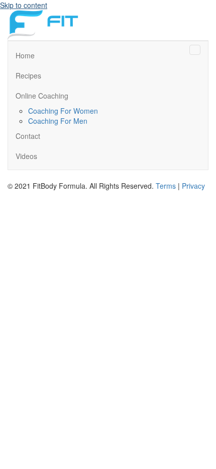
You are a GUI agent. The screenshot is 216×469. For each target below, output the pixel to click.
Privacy (193, 186)
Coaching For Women (63, 111)
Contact (28, 136)
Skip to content (23, 5)
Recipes (28, 75)
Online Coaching (42, 96)
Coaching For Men (57, 121)
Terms (166, 186)
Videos (26, 156)
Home (25, 55)
